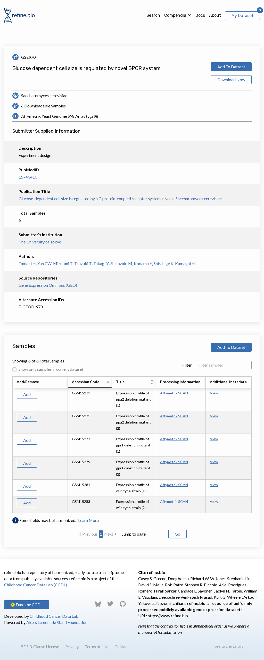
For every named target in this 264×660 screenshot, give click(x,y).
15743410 (28, 176)
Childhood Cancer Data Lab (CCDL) (35, 584)
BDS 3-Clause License (40, 646)
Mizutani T (63, 263)
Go (177, 533)
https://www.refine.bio (168, 615)
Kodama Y (143, 263)
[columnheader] (90, 382)
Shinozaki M (121, 263)
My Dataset (242, 15)
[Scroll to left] (11, 445)
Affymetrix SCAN (174, 393)
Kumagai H (185, 263)
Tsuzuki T (83, 263)
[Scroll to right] (252, 445)
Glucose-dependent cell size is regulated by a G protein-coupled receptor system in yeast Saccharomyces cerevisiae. (120, 198)
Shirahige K (164, 263)
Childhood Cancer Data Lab (54, 616)
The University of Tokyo (40, 241)
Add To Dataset (231, 66)
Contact (121, 646)
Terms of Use (96, 646)
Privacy (72, 646)
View (214, 393)
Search (153, 15)
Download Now (231, 79)
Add (27, 394)
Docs (200, 15)
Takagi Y (101, 263)
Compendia (175, 15)
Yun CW (44, 263)
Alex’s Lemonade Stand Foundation (56, 622)
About (215, 15)
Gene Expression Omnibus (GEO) (48, 285)
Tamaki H (27, 263)
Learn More (88, 520)
